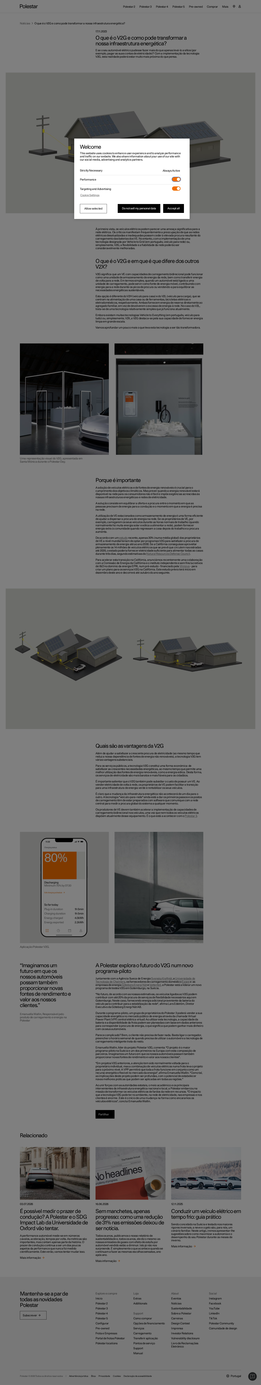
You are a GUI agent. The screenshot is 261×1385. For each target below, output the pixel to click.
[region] (132, 179)
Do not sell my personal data (139, 208)
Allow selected (93, 208)
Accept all (173, 208)
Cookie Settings (89, 195)
